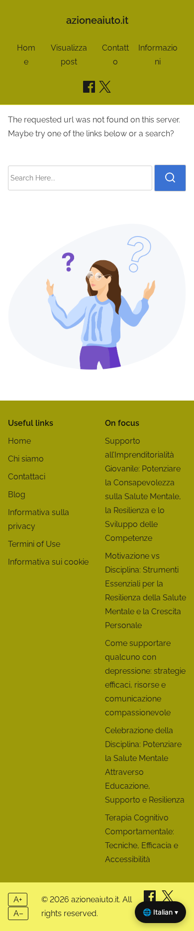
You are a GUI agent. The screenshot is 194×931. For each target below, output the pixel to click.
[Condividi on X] (168, 899)
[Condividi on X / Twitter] (105, 87)
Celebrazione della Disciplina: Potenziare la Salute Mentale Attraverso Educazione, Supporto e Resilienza (145, 765)
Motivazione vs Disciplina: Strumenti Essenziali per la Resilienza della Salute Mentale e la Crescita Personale (145, 590)
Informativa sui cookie (48, 562)
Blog (16, 494)
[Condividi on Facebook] (89, 87)
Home (19, 441)
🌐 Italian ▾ (160, 912)
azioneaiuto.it (97, 20)
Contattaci (26, 476)
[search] (170, 178)
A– (18, 913)
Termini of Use (34, 544)
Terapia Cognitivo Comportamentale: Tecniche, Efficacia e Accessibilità (141, 838)
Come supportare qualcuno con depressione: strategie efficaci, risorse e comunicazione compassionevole (145, 678)
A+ (17, 899)
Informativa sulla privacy (38, 519)
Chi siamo (26, 459)
